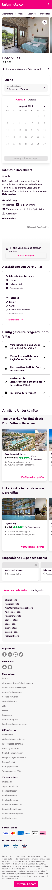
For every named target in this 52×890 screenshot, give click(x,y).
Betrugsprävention (10, 767)
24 (7, 144)
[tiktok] (21, 654)
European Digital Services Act (15, 757)
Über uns (6, 678)
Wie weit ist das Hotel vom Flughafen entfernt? (24, 358)
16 (44, 130)
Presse (5, 710)
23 (44, 137)
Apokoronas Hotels (13, 612)
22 (38, 137)
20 (26, 137)
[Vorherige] (8, 106)
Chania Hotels (11, 600)
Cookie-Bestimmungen (12, 692)
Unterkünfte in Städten (12, 804)
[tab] (15, 590)
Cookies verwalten (10, 697)
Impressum (7, 715)
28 (32, 144)
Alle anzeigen (9, 218)
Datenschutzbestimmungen (14, 688)
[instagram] (10, 654)
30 (44, 144)
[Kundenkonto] (48, 4)
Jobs (4, 706)
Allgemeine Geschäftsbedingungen (17, 683)
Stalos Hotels (11, 624)
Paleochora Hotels (13, 616)
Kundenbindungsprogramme (14, 724)
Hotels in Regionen (10, 800)
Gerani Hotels (11, 628)
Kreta (20, 14)
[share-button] (45, 22)
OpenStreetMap (43, 227)
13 (26, 130)
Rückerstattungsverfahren (13, 739)
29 (38, 144)
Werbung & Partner (10, 748)
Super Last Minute (10, 786)
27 (26, 144)
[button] (25, 35)
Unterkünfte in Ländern (12, 809)
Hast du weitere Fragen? (23, 393)
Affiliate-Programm (10, 719)
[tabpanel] (26, 618)
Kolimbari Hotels (12, 636)
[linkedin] (15, 654)
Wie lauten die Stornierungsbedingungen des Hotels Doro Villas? (26, 381)
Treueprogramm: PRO (11, 771)
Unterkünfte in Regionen (12, 814)
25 (14, 144)
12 (20, 130)
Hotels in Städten (9, 791)
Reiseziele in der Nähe (15, 590)
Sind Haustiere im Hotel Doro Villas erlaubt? (25, 369)
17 (7, 137)
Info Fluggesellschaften (12, 744)
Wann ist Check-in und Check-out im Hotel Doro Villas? (25, 346)
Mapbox (31, 227)
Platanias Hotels (12, 604)
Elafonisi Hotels (11, 632)
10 (7, 130)
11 (14, 130)
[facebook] (4, 654)
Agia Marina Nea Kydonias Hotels (19, 608)
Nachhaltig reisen (9, 818)
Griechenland (7, 14)
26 (20, 144)
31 (7, 151)
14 (32, 130)
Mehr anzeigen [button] (12, 320)
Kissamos (32, 14)
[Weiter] (44, 106)
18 (14, 137)
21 (32, 137)
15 (38, 130)
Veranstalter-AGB (9, 701)
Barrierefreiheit (8, 762)
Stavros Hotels (11, 620)
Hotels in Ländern (9, 795)
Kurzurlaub (7, 782)
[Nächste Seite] (47, 590)
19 (20, 137)
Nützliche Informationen (12, 753)
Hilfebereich (7, 735)
